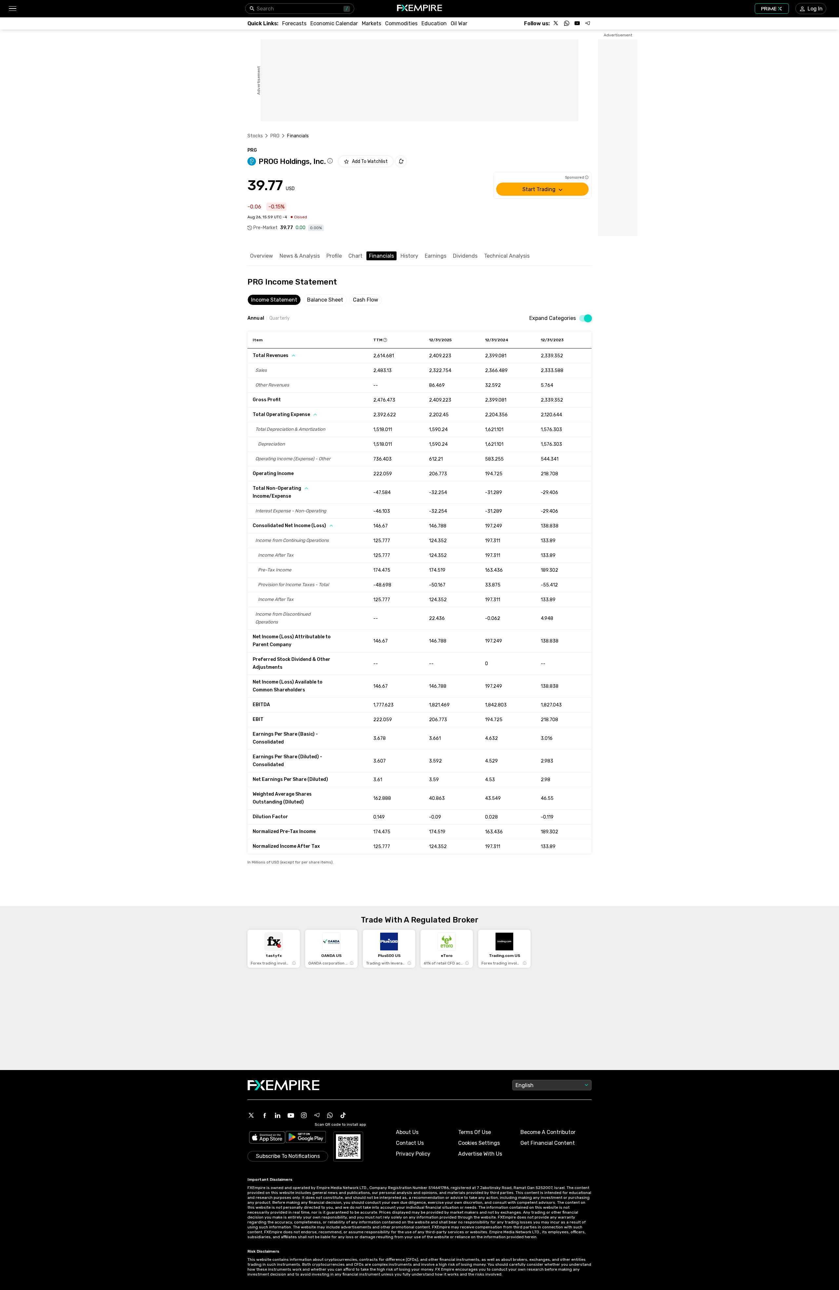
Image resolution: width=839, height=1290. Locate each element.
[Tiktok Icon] (343, 1115)
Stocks (255, 136)
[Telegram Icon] (317, 1115)
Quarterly (279, 318)
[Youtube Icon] (291, 1115)
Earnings (435, 256)
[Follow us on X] (556, 23)
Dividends (465, 256)
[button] (12, 9)
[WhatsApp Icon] (330, 1115)
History (409, 256)
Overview (261, 256)
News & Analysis (300, 256)
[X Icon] (251, 1115)
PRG (275, 136)
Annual (255, 318)
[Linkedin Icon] (278, 1115)
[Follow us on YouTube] (577, 23)
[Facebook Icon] (264, 1115)
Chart (355, 256)
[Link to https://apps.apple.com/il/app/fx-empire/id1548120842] (267, 1138)
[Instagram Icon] (304, 1115)
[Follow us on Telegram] (588, 23)
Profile (334, 256)
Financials (381, 256)
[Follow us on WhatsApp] (567, 23)
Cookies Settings (479, 1143)
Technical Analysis (507, 256)
